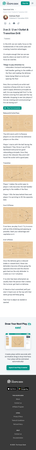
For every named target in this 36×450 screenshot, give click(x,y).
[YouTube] (19, 385)
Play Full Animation (13, 108)
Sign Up (25, 3)
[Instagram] (18, 385)
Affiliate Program (18, 407)
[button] (10, 23)
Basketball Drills (8, 9)
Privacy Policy (18, 416)
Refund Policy (18, 424)
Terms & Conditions (18, 420)
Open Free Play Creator (18, 368)
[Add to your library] (18, 23)
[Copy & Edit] (5, 23)
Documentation (18, 438)
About (18, 399)
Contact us (18, 403)
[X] (16, 385)
